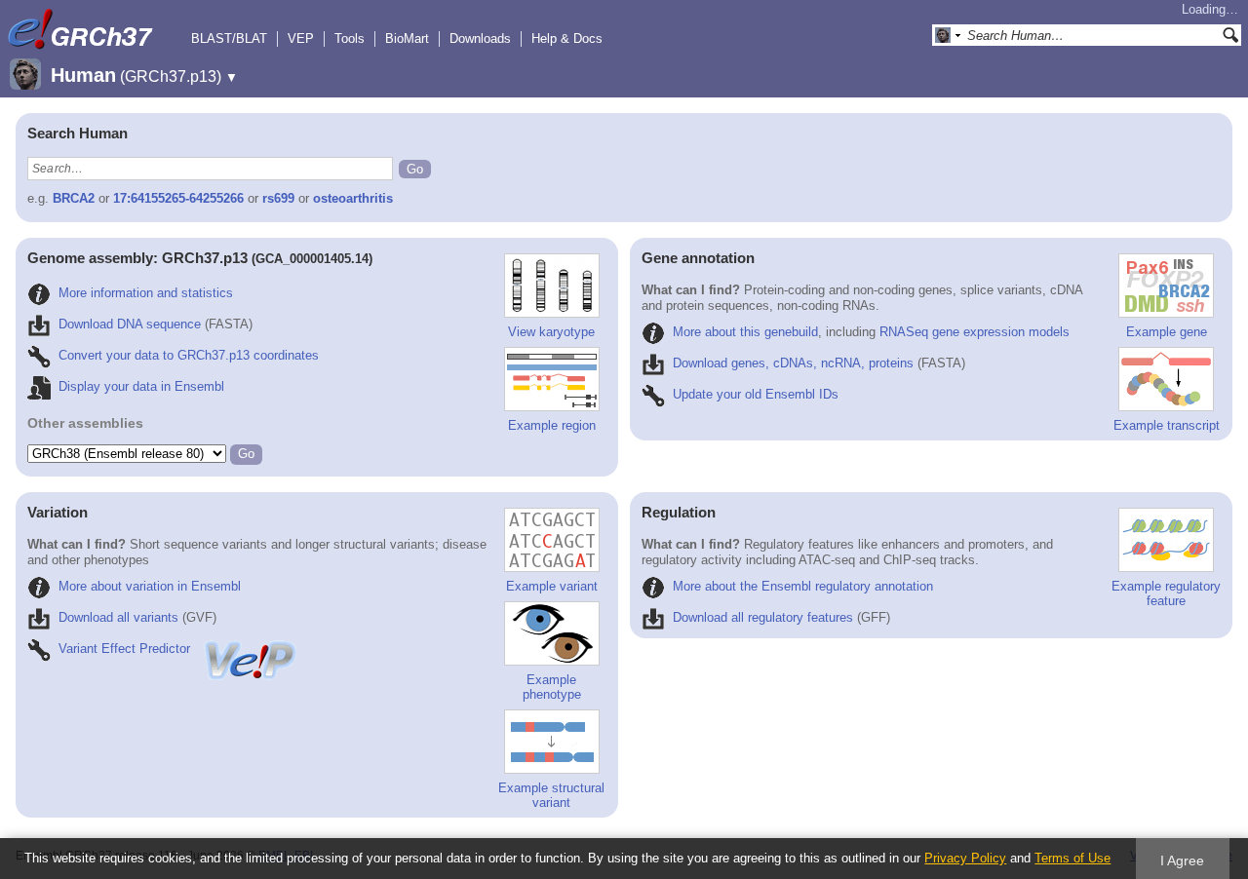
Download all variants (118, 617)
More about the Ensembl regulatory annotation (803, 586)
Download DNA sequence (129, 324)
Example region (552, 425)
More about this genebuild (745, 332)
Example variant (552, 586)
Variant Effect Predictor (124, 648)
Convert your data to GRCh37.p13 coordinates (188, 355)
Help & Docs (567, 38)
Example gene (1166, 332)
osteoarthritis (353, 198)
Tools (349, 38)
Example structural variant (551, 795)
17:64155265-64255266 (178, 198)
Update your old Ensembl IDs (755, 394)
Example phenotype (552, 687)
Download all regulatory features (763, 617)
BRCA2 (74, 198)
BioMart (407, 38)
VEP (301, 38)
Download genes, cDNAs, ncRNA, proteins (793, 363)
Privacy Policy (965, 858)
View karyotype (551, 332)
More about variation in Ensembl (149, 586)
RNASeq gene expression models (974, 332)
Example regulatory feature (1166, 593)
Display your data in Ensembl (141, 386)
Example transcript (1166, 425)
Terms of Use (1072, 858)
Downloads (480, 38)
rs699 (278, 198)
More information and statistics (145, 293)
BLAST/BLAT (229, 38)
